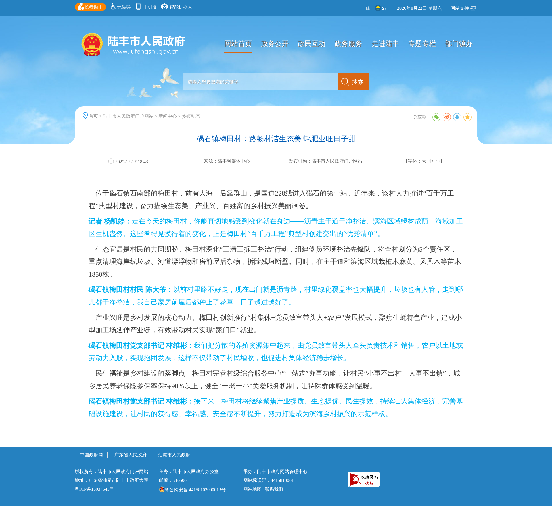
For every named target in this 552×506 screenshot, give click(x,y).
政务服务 (348, 43)
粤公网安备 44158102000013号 (195, 489)
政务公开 (275, 43)
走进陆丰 (385, 43)
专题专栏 (422, 43)
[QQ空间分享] (467, 117)
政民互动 (311, 43)
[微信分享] (436, 117)
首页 (93, 116)
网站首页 (238, 43)
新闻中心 (167, 116)
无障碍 (124, 7)
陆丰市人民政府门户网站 (128, 116)
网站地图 (252, 489)
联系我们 (274, 489)
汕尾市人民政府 (174, 454)
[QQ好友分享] (457, 117)
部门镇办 (459, 43)
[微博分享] (447, 117)
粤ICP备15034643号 (94, 489)
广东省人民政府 (130, 454)
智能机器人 (180, 7)
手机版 (149, 7)
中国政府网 (91, 454)
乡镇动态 (191, 116)
